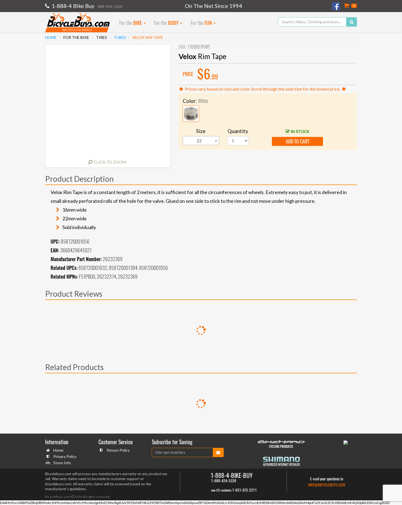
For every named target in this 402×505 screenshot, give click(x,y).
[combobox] (201, 140)
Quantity (238, 131)
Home (51, 37)
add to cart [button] (297, 141)
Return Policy (118, 450)
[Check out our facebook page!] (336, 6)
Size (201, 131)
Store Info (62, 462)
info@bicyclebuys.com (326, 484)
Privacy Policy (65, 456)
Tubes (120, 37)
